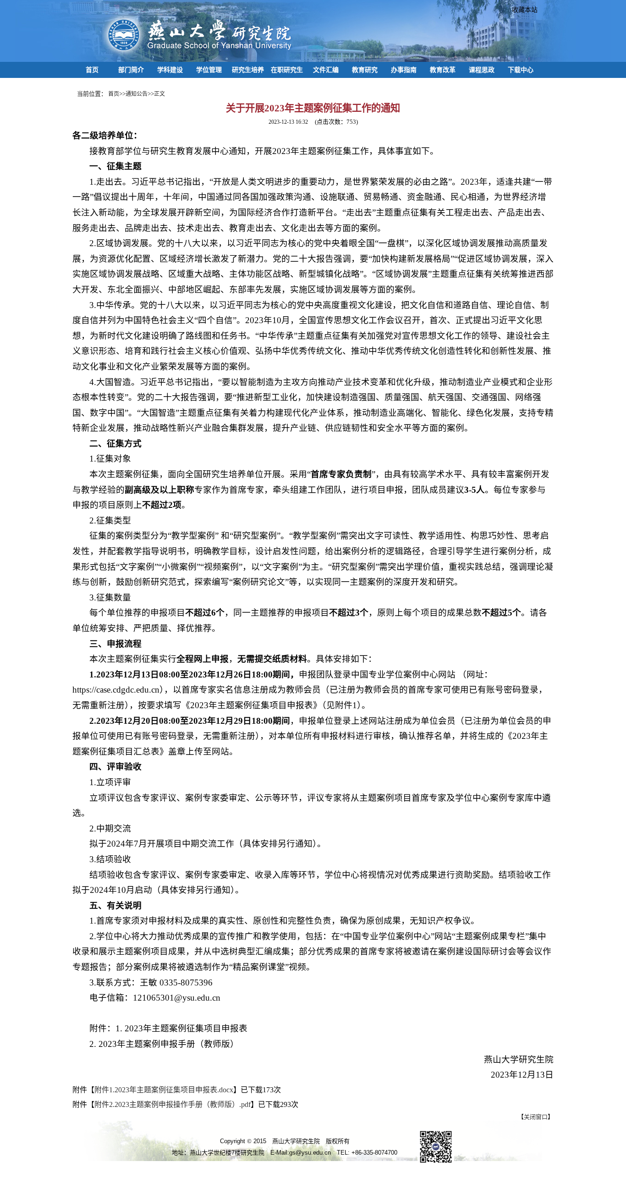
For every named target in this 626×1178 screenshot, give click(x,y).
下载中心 (520, 69)
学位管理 (209, 69)
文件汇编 (326, 69)
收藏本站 (521, 9)
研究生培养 (248, 69)
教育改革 (443, 69)
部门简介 (131, 69)
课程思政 (481, 69)
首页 (92, 69)
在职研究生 (287, 69)
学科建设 (170, 69)
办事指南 (404, 69)
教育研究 (365, 69)
